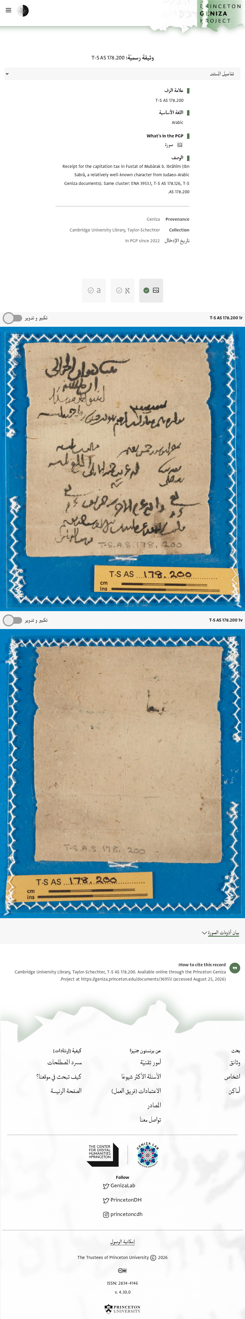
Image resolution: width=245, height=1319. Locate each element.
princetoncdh (127, 1214)
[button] (221, 16)
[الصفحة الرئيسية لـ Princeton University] (122, 1309)
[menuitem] (234, 1062)
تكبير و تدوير (36, 318)
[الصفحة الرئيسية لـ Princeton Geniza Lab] (143, 1155)
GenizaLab (123, 1185)
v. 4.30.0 (123, 1292)
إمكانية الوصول (122, 1242)
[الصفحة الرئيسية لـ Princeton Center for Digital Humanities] (102, 1155)
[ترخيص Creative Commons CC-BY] (122, 1271)
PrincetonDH (126, 1200)
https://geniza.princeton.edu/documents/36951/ (126, 979)
